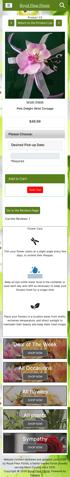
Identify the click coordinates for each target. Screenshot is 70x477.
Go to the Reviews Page (23, 210)
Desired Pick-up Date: (28, 145)
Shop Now (35, 353)
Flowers (35, 475)
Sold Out (35, 189)
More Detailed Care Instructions (35, 334)
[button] (62, 5)
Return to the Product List (35, 23)
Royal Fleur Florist (35, 5)
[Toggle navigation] (8, 5)
